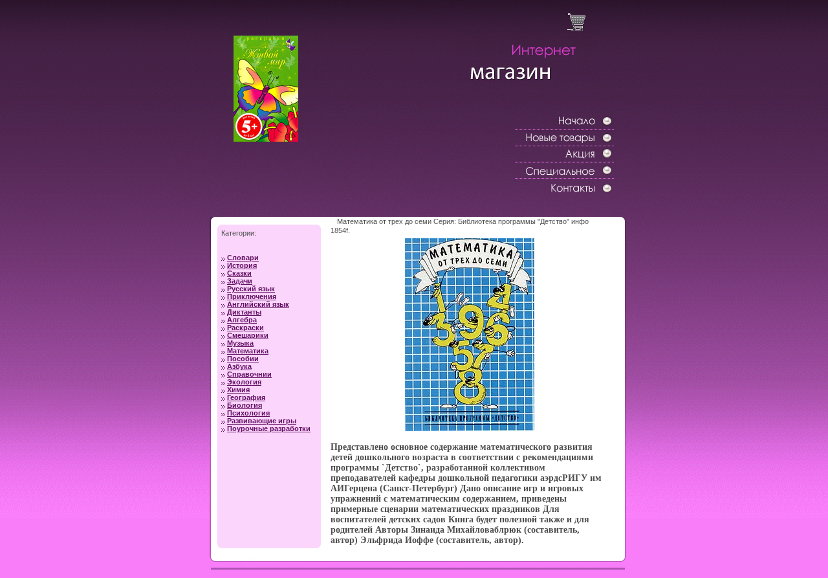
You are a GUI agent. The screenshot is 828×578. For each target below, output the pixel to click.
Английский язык (258, 304)
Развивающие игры (261, 421)
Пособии (243, 358)
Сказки (239, 273)
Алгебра (242, 320)
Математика (247, 351)
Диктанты (244, 312)
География (246, 397)
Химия (238, 390)
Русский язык (251, 289)
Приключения (251, 296)
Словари (243, 257)
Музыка (240, 343)
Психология (248, 413)
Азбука (239, 366)
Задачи (239, 281)
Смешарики (247, 335)
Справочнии (249, 374)
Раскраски (245, 327)
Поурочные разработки (268, 428)
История (242, 265)
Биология (244, 405)
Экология (244, 382)
